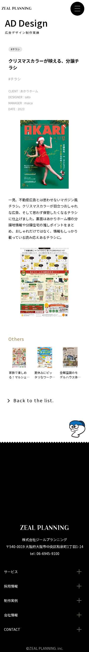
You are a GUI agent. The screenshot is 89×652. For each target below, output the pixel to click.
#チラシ (15, 49)
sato (28, 97)
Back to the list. (33, 400)
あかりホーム (29, 91)
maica (28, 103)
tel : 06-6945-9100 (44, 553)
